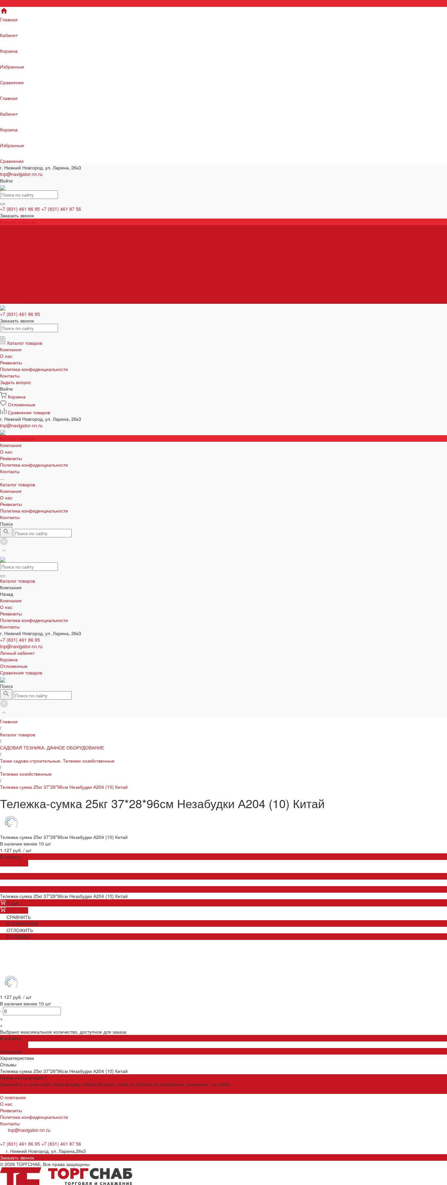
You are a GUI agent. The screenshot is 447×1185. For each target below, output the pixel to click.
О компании (13, 1097)
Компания (11, 274)
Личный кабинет (17, 653)
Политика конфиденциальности (34, 248)
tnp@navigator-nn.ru (21, 174)
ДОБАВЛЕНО (14, 863)
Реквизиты (11, 241)
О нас (6, 235)
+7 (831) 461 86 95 (20, 639)
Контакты (10, 300)
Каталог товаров (17, 267)
